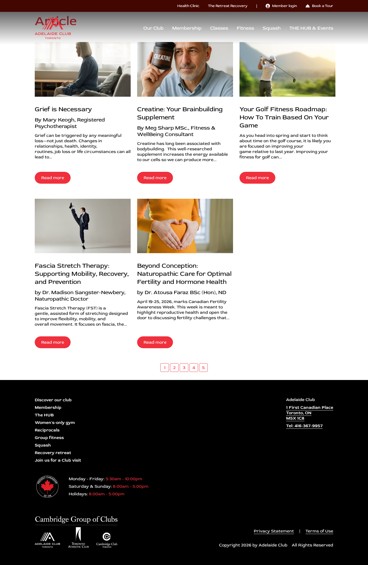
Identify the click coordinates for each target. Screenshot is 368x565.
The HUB (44, 415)
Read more (52, 177)
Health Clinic (188, 6)
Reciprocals (47, 430)
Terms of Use (319, 531)
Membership (187, 28)
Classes (219, 28)
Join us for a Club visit (58, 460)
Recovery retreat (53, 452)
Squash (272, 28)
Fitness (245, 28)
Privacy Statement (274, 531)
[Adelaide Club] (53, 28)
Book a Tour (322, 6)
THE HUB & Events (311, 28)
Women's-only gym (55, 422)
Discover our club (53, 400)
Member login (284, 6)
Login (4, 561)
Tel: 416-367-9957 (304, 425)
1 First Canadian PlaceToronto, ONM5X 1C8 (309, 413)
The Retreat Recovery (228, 6)
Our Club (153, 28)
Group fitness (49, 437)
